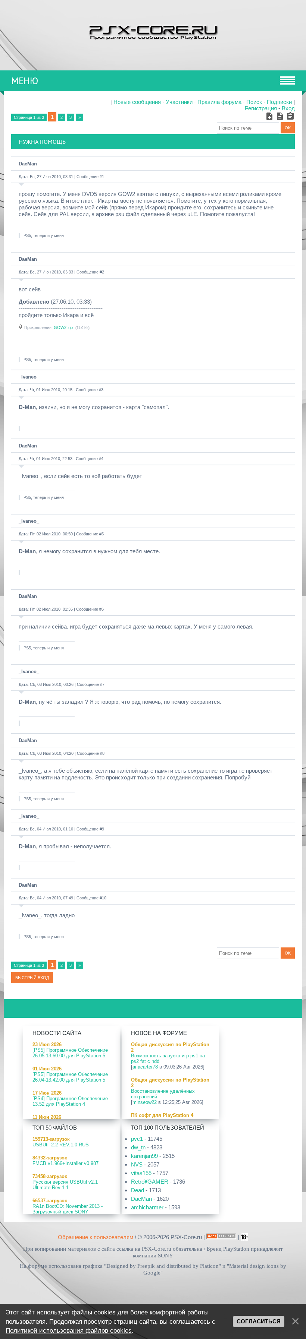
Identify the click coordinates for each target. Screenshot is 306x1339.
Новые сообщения (137, 102)
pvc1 (137, 1139)
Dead (137, 1190)
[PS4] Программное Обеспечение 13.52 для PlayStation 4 (70, 1101)
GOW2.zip (63, 327)
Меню (24, 81)
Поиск (254, 102)
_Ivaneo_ (29, 377)
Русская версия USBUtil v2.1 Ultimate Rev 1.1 (65, 1184)
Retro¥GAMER (149, 1181)
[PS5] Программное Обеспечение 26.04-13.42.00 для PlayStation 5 (70, 1077)
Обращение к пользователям (95, 1237)
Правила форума (219, 102)
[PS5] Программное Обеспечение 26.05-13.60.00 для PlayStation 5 (70, 1052)
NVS (137, 1164)
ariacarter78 (145, 1067)
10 (104, 898)
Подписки (279, 102)
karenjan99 (144, 1156)
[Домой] (153, 31)
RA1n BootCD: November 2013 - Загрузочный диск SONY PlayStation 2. (67, 1211)
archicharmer (147, 1207)
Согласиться (259, 1321)
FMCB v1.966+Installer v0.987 (65, 1163)
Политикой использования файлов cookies (69, 1330)
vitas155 (141, 1173)
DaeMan (28, 164)
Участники (179, 102)
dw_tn (138, 1147)
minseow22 (144, 1102)
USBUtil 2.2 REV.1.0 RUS (60, 1145)
